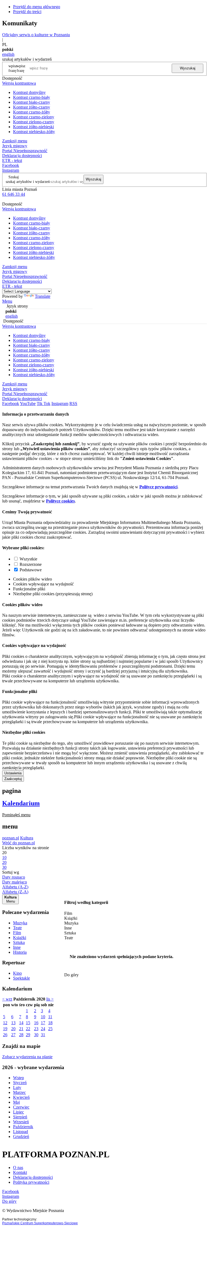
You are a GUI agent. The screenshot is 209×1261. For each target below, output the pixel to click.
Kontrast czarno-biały (31, 97)
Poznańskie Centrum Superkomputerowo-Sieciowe (40, 1223)
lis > (50, 999)
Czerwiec (21, 1107)
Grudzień (21, 1136)
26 (5, 1034)
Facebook (10, 165)
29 (28, 1034)
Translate (42, 296)
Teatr (17, 927)
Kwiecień (21, 1097)
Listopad (20, 1131)
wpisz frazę (21, 68)
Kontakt (20, 1172)
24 (43, 1028)
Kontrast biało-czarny (31, 102)
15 (28, 1022)
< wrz (7, 999)
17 (43, 1022)
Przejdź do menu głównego (36, 6)
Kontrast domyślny (29, 92)
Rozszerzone (31, 564)
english (8, 54)
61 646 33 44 (13, 194)
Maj (16, 1102)
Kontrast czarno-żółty (31, 112)
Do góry (71, 974)
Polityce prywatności (158, 486)
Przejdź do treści (27, 11)
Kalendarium (21, 803)
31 (43, 1034)
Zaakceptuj (13, 779)
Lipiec (18, 1112)
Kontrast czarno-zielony (33, 117)
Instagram (10, 170)
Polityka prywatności (31, 1182)
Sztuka (19, 942)
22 (28, 1028)
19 (5, 1028)
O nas (18, 1167)
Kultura (26, 838)
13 (13, 1022)
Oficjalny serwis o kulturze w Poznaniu (36, 34)
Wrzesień (21, 1121)
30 (36, 1034)
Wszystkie (28, 559)
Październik (23, 1126)
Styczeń (20, 1082)
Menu (7, 301)
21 (21, 1028)
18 (50, 1022)
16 (36, 1022)
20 (13, 1028)
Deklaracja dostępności (33, 1177)
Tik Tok (43, 403)
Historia (20, 952)
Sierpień (20, 1117)
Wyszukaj (187, 68)
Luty (17, 1087)
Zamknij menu (14, 141)
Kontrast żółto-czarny (31, 107)
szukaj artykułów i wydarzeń (28, 181)
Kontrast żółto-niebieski (33, 126)
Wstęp (18, 1077)
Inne (17, 947)
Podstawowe (31, 569)
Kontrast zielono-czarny (33, 121)
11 (50, 1016)
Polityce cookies (60, 501)
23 (36, 1028)
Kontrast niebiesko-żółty (34, 131)
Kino (17, 973)
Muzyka (20, 923)
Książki (19, 937)
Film (17, 932)
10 (43, 1016)
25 (50, 1028)
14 (21, 1022)
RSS (73, 403)
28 (21, 1034)
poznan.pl (10, 838)
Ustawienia (12, 773)
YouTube (28, 403)
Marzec (19, 1092)
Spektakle (21, 978)
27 (13, 1034)
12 (5, 1022)
